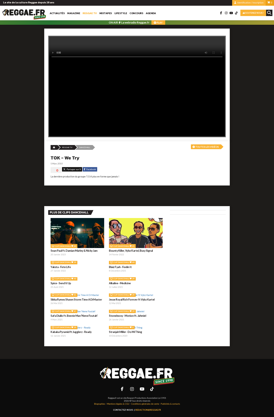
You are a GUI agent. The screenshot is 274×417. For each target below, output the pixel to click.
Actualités (57, 13)
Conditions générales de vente (145, 404)
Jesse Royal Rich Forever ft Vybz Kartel (132, 299)
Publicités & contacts (170, 404)
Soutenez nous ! (254, 13)
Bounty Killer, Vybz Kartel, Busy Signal (131, 250)
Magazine (73, 13)
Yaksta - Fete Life (61, 267)
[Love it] (56, 170)
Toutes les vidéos (207, 146)
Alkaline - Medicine (120, 283)
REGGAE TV (67, 147)
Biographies (99, 404)
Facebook (91, 169)
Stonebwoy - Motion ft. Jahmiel (127, 315)
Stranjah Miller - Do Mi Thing (125, 332)
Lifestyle (120, 13)
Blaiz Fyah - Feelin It (120, 267)
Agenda (151, 13)
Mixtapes (105, 13)
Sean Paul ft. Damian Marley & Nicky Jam (74, 250)
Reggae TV (90, 13)
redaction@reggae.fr (148, 410)
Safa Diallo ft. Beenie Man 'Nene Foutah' (74, 315)
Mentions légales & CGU (118, 404)
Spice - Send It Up (61, 283)
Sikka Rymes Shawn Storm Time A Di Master (76, 299)
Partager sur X (73, 169)
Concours (136, 13)
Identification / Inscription (250, 2)
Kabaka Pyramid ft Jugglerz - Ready (71, 332)
